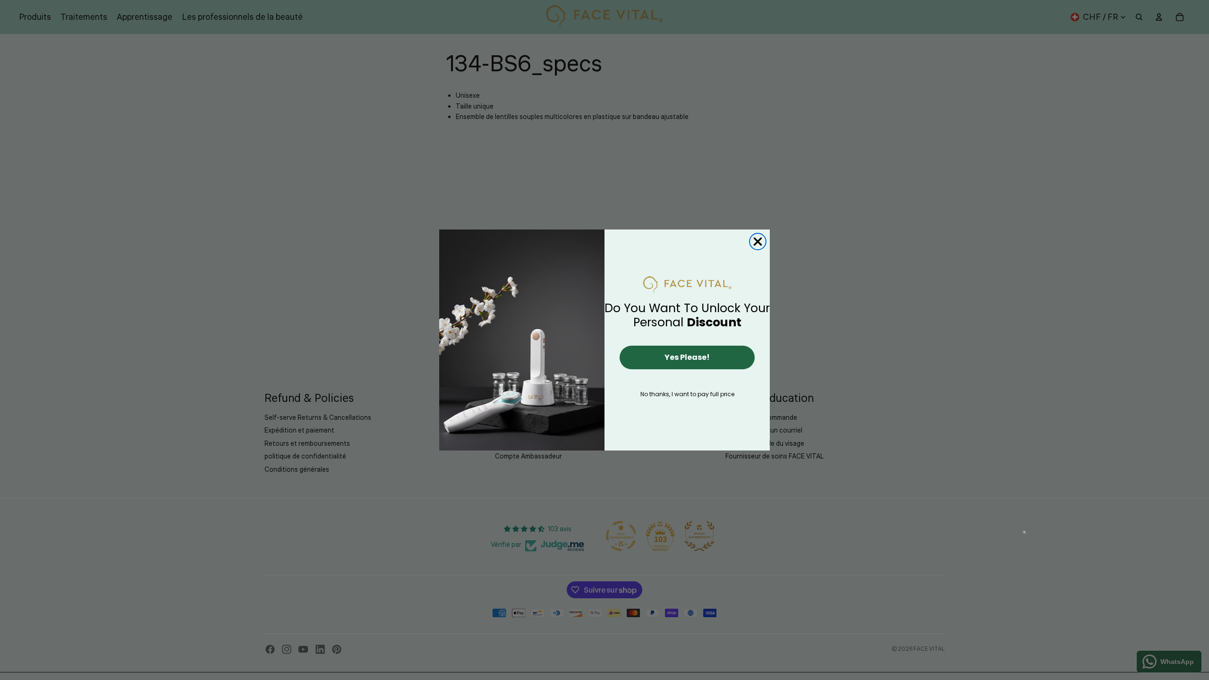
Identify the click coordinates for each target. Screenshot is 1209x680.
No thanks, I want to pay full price (687, 394)
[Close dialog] (757, 241)
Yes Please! (687, 357)
